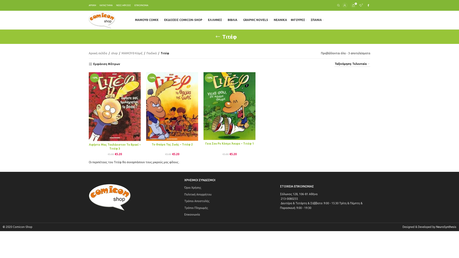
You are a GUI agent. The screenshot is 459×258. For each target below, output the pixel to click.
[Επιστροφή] (217, 36)
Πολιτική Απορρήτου (198, 194)
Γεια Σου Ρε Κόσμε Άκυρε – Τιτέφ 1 (229, 143)
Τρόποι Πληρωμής (196, 207)
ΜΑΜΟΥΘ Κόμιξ (132, 53)
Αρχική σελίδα (98, 53)
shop (114, 53)
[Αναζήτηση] (337, 5)
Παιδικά (151, 53)
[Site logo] (102, 19)
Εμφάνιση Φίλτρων (106, 64)
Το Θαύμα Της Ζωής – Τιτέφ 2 (172, 144)
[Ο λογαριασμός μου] (344, 5)
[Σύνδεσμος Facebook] (368, 5)
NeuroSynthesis (446, 226)
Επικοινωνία (192, 214)
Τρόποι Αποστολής (196, 201)
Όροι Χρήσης (192, 187)
